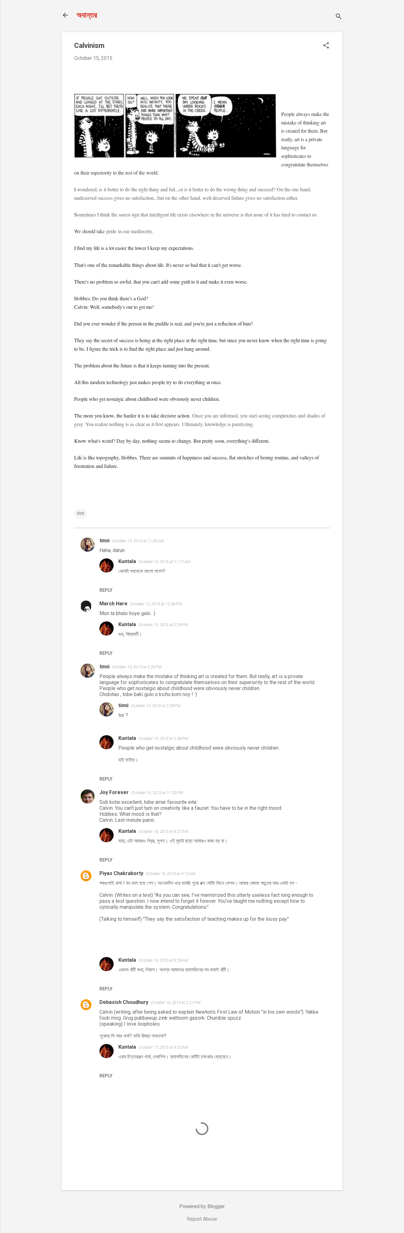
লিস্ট (80, 514)
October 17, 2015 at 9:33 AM (163, 1047)
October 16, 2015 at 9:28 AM (163, 960)
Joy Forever (114, 792)
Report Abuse (202, 1219)
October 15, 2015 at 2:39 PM (163, 624)
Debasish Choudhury (123, 1002)
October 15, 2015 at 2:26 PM (137, 667)
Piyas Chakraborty (121, 873)
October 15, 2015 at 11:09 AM (138, 541)
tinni (104, 541)
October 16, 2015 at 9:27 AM (163, 831)
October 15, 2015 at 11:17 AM (164, 561)
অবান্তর (87, 15)
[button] (326, 46)
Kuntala (127, 561)
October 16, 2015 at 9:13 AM (170, 873)
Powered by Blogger (202, 1206)
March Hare (113, 604)
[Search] (338, 17)
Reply (105, 590)
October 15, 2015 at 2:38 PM (163, 738)
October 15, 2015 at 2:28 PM (156, 705)
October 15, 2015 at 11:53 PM (157, 792)
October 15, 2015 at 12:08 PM (156, 604)
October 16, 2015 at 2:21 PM (175, 1002)
